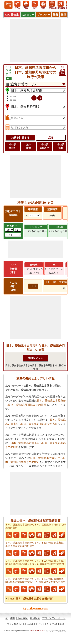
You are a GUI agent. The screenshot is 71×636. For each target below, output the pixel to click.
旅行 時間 (28, 146)
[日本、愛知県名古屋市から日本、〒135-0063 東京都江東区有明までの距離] (8, 553)
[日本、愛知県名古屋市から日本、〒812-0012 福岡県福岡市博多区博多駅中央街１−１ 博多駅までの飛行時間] (61, 589)
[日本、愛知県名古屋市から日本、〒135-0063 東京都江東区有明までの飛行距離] (54, 553)
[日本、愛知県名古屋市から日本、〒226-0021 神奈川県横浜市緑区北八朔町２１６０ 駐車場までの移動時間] (39, 571)
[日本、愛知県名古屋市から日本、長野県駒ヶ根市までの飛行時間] (61, 534)
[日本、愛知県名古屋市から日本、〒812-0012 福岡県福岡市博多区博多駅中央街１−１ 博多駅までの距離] (8, 589)
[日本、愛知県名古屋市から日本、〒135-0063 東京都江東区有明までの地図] (31, 553)
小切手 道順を (12, 146)
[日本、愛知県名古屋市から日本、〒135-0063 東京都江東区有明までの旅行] (24, 553)
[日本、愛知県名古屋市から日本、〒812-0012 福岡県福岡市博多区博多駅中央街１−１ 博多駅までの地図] (31, 589)
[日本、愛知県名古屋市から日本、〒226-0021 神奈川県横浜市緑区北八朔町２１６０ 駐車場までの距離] (8, 571)
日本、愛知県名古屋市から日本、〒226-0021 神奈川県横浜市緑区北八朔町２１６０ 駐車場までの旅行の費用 (34, 562)
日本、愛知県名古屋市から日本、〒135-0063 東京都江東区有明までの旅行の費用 (34, 544)
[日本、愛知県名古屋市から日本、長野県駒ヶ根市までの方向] (16, 534)
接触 (12, 618)
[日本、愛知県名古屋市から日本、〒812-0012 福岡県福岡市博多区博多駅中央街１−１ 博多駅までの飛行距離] (54, 589)
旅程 (63, 14)
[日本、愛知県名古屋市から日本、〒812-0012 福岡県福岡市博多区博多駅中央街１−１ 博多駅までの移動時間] (39, 589)
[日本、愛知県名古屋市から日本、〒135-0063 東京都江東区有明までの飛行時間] (61, 553)
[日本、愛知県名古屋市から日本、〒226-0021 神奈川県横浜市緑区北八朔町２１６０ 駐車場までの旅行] (24, 571)
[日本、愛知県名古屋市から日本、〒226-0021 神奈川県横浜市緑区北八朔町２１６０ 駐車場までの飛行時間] (61, 571)
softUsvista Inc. (38, 630)
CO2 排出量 (12, 14)
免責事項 (22, 618)
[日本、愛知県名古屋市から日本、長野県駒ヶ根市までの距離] (8, 534)
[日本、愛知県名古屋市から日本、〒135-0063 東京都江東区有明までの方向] (16, 553)
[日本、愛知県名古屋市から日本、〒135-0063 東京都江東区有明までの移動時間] (39, 553)
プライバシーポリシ (53, 618)
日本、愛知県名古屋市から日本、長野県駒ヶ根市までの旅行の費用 (35, 526)
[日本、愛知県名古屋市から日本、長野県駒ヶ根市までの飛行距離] (54, 534)
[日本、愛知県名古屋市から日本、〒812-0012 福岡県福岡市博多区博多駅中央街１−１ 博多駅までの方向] (16, 589)
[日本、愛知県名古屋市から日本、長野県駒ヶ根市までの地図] (31, 534)
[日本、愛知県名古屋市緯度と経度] (46, 534)
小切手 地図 (60, 146)
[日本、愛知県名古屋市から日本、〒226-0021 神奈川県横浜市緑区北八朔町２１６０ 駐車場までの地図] (31, 571)
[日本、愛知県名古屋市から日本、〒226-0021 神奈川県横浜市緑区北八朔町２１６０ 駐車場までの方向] (16, 571)
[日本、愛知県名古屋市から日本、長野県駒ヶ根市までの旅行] (24, 534)
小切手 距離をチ (44, 146)
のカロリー (28, 14)
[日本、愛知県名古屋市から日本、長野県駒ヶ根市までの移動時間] (39, 534)
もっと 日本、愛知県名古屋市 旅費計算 (29, 598)
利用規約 (35, 618)
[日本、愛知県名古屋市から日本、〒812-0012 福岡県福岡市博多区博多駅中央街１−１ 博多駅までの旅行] (24, 589)
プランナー (43, 14)
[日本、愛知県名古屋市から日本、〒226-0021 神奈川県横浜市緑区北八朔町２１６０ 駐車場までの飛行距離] (54, 571)
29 (62, 70)
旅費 (55, 14)
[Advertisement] (35, 40)
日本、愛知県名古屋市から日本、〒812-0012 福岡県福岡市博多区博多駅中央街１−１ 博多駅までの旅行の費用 (35, 580)
